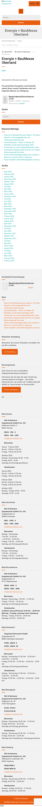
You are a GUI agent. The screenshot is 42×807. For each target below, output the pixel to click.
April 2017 (8, 243)
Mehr (4, 71)
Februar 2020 (9, 216)
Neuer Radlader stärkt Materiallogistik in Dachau (22, 160)
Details (22, 103)
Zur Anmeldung (9, 352)
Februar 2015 (9, 258)
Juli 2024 (7, 199)
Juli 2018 (7, 228)
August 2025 (8, 184)
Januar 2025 (8, 194)
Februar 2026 (9, 174)
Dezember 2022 (10, 211)
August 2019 (8, 221)
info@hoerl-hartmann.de (13, 438)
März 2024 (8, 206)
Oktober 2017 (9, 236)
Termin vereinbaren (11, 390)
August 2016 (8, 248)
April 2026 (8, 172)
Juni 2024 (7, 201)
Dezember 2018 (10, 226)
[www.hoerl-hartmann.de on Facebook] (21, 11)
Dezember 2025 (10, 179)
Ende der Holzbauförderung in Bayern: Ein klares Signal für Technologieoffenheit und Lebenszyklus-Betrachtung (22, 137)
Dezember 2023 (10, 209)
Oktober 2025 (9, 181)
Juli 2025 (7, 186)
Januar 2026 (8, 177)
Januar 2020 (8, 219)
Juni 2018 (7, 231)
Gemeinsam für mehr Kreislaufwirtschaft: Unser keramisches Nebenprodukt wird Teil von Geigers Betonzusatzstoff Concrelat (22, 149)
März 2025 (8, 191)
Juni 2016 (7, 253)
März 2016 (8, 256)
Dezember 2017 (10, 233)
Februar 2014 (9, 261)
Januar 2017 (8, 246)
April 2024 (8, 204)
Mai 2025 (7, 189)
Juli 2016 (7, 251)
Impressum (24, 802)
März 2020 (8, 214)
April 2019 (8, 223)
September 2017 (10, 238)
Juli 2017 (7, 241)
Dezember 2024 (10, 196)
